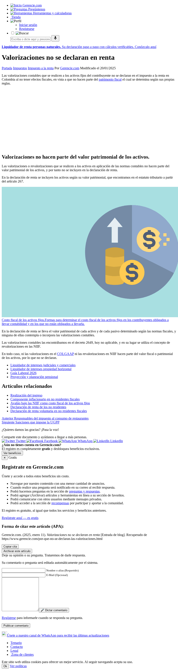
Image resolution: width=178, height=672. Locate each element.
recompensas (60, 503)
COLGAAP (65, 354)
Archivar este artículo (16, 551)
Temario (16, 643)
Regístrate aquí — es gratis (20, 518)
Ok (5, 666)
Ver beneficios (12, 453)
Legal (14, 650)
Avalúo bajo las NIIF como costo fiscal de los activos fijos (50, 403)
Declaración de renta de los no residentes (38, 407)
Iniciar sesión (28, 25)
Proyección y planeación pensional (34, 377)
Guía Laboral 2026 (23, 373)
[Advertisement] (89, 119)
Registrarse (26, 29)
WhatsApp (85, 441)
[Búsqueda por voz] (55, 38)
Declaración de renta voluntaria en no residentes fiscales (48, 411)
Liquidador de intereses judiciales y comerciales (43, 365)
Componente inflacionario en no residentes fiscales (45, 399)
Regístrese (9, 618)
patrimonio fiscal (110, 79)
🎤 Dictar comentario (54, 610)
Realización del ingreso (26, 395)
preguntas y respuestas (84, 491)
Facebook (51, 441)
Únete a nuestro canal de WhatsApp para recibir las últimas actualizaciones (58, 635)
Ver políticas (18, 666)
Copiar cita (10, 546)
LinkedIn (116, 441)
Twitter (20, 441)
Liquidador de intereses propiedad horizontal (40, 369)
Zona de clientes (22, 654)
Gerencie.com (69, 68)
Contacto (16, 647)
